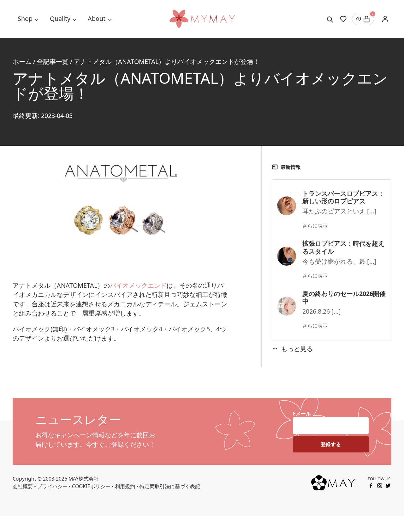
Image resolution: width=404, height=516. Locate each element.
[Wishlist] (343, 19)
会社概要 (23, 486)
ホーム (22, 61)
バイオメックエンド (138, 285)
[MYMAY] (202, 19)
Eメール (302, 413)
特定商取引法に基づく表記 (170, 486)
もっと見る (297, 348)
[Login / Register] (385, 19)
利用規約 (125, 486)
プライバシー (52, 486)
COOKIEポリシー (91, 486)
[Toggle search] (330, 19)
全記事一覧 (52, 61)
